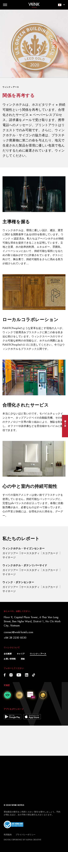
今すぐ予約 (65, 426)
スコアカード (50, 553)
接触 (23, 658)
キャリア (21, 653)
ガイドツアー (10, 553)
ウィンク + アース (38, 653)
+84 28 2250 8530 (15, 637)
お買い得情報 (10, 658)
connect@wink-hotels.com (18, 632)
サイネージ (9, 557)
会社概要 (8, 653)
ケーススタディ (30, 553)
